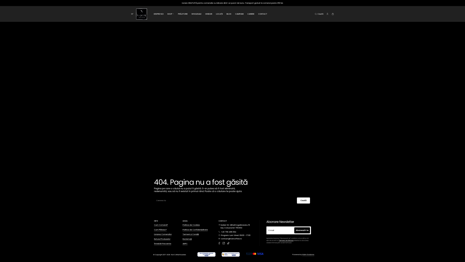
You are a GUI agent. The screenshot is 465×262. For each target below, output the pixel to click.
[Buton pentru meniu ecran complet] (132, 14)
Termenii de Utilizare (286, 240)
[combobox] (232, 200)
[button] (319, 14)
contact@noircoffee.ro (231, 238)
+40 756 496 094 (228, 232)
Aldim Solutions (308, 254)
